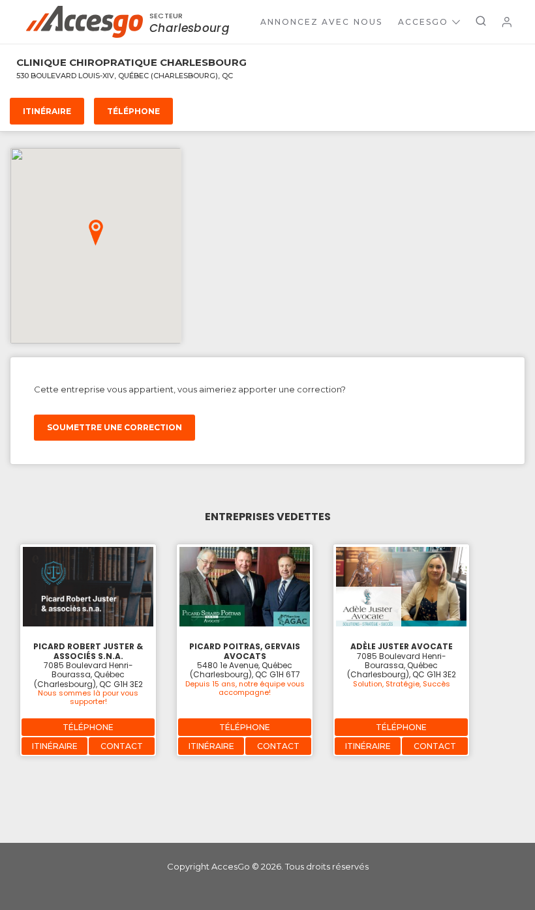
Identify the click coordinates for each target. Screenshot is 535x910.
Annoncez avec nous (321, 22)
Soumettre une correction (114, 427)
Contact (121, 746)
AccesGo (423, 22)
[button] (96, 232)
